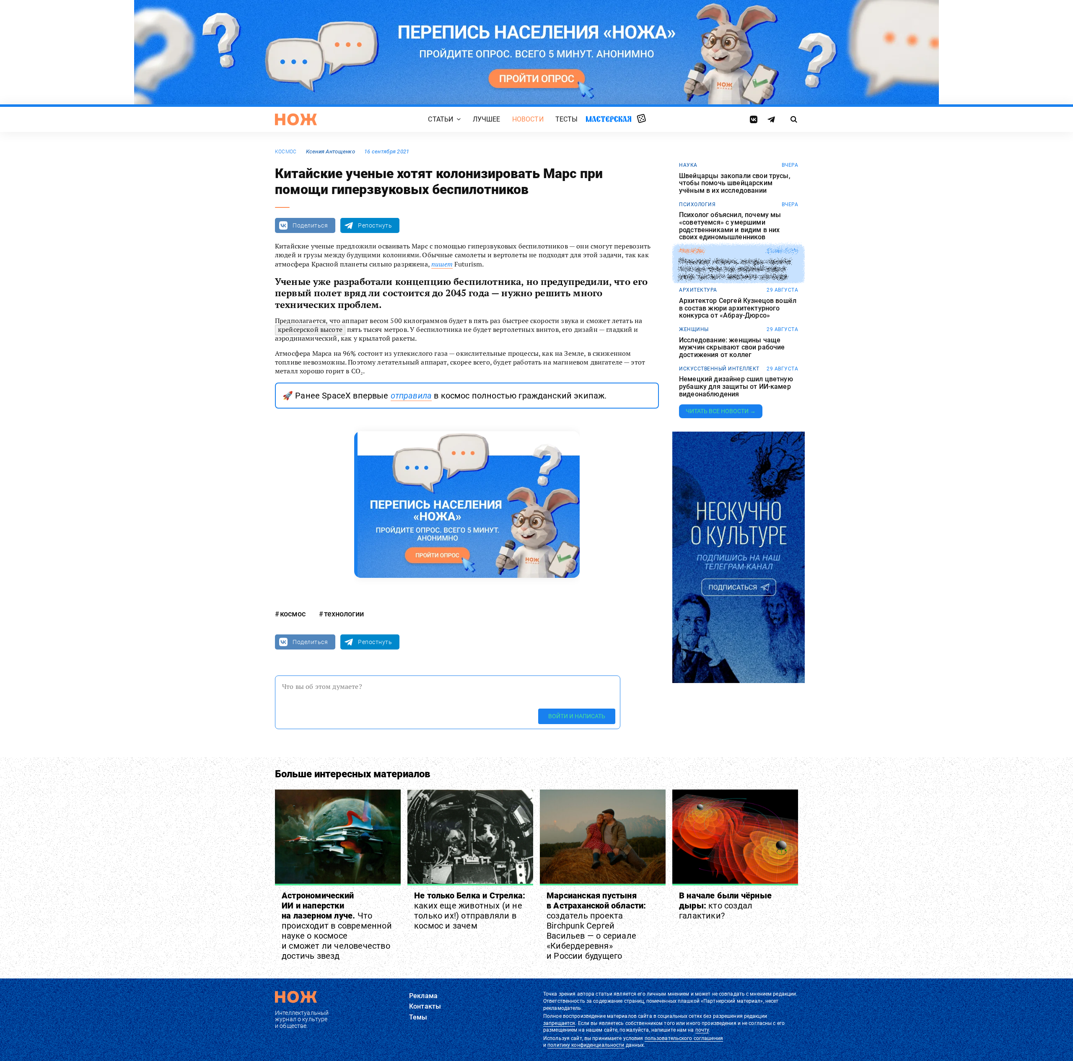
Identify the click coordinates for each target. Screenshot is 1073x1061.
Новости (528, 119)
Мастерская (608, 118)
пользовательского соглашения (684, 1038)
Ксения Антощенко (330, 151)
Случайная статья (641, 119)
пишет (442, 264)
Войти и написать (576, 716)
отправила (411, 396)
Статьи (440, 119)
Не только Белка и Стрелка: (469, 910)
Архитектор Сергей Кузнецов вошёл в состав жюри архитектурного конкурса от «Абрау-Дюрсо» (737, 308)
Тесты (566, 119)
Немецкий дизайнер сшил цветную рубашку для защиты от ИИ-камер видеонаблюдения (736, 386)
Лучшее (486, 119)
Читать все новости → (721, 411)
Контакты (425, 1006)
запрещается (559, 1023)
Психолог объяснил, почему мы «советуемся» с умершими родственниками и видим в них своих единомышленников (730, 226)
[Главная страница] (296, 119)
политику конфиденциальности (585, 1045)
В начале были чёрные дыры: (725, 905)
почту (702, 1030)
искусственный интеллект (719, 369)
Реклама (423, 996)
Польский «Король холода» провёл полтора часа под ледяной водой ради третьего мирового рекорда (735, 269)
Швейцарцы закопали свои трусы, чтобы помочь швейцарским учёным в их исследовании (734, 183)
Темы (418, 1017)
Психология (697, 204)
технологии (344, 613)
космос (285, 152)
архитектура (698, 290)
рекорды (692, 251)
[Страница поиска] (794, 119)
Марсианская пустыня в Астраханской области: (596, 925)
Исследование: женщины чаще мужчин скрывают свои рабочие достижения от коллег (732, 347)
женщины (694, 329)
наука (688, 165)
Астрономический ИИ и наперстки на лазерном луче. (337, 925)
